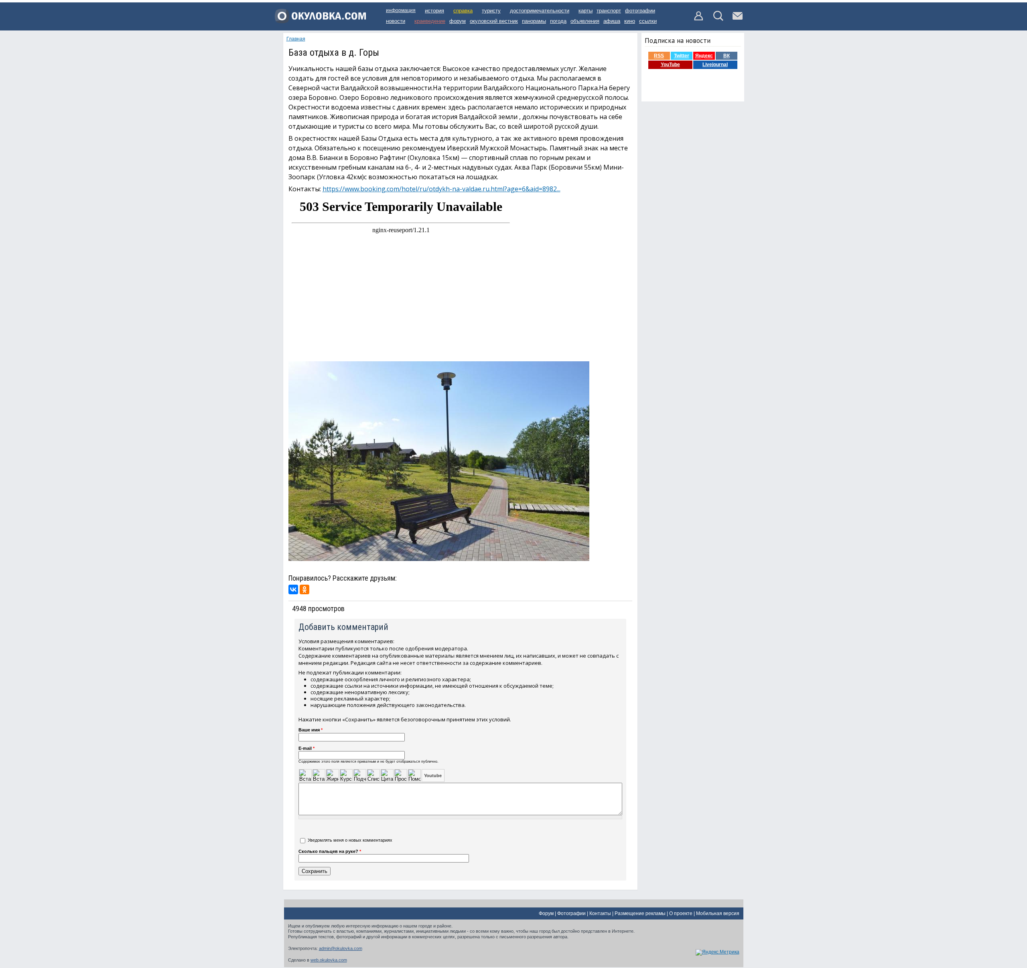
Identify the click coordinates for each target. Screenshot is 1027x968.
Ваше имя (310, 729)
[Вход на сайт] (699, 19)
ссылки (648, 21)
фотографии (640, 11)
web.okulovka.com (329, 960)
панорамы (534, 21)
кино (629, 21)
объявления (584, 21)
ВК (726, 56)
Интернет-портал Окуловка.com (320, 19)
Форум (546, 913)
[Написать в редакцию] (738, 19)
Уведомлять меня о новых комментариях (350, 840)
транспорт (609, 11)
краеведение (429, 21)
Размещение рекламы (640, 913)
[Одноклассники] (304, 589)
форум (457, 21)
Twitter (681, 56)
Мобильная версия (717, 913)
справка (463, 11)
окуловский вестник (494, 21)
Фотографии (571, 913)
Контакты (600, 913)
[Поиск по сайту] (718, 19)
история (434, 11)
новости (395, 21)
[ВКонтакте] (293, 589)
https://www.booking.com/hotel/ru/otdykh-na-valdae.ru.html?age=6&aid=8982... (441, 188)
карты (585, 11)
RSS (659, 56)
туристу (491, 11)
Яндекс (704, 56)
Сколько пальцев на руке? (329, 851)
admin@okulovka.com (340, 948)
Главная (295, 39)
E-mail (306, 748)
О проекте (680, 913)
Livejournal (715, 64)
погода (558, 21)
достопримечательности (539, 11)
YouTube (670, 64)
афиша (611, 21)
